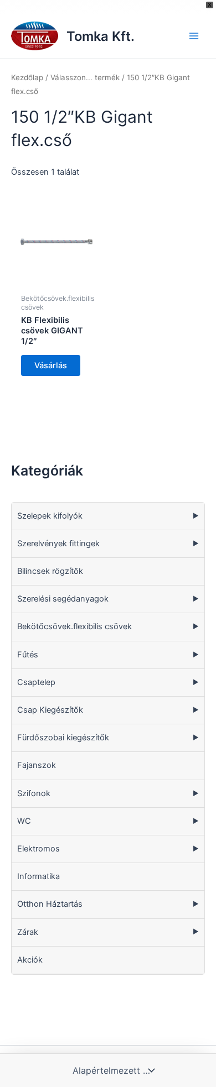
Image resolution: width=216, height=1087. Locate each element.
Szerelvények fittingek (58, 543)
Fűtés (27, 655)
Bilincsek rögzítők (50, 571)
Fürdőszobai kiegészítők (63, 738)
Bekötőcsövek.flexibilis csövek (74, 626)
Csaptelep (36, 682)
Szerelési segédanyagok (63, 599)
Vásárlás (50, 365)
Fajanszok (36, 765)
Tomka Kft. (100, 36)
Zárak (27, 932)
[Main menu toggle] (194, 36)
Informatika (38, 876)
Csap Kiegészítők (50, 710)
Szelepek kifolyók (50, 516)
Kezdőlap (27, 77)
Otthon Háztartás (50, 904)
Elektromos (38, 849)
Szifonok (33, 793)
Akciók (30, 960)
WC (24, 821)
